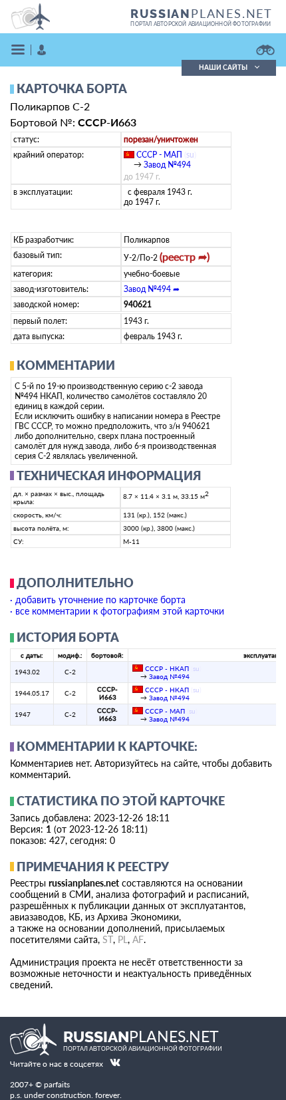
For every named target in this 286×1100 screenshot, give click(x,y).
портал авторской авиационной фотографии (200, 24)
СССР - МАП (159, 155)
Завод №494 (167, 165)
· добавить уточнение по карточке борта (98, 599)
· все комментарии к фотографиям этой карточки (117, 611)
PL (123, 939)
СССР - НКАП (167, 668)
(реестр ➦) (185, 256)
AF (138, 939)
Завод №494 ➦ (152, 289)
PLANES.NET (201, 13)
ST (107, 939)
